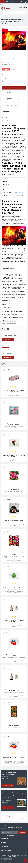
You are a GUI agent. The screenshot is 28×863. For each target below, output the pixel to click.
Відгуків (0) (5, 118)
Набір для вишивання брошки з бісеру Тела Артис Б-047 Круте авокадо (14, 588)
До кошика (14, 88)
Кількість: (4, 81)
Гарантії (9, 104)
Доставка (9, 98)
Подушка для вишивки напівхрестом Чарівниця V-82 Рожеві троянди (14, 488)
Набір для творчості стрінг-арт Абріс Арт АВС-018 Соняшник (14, 724)
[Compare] (25, 59)
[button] (11, 1)
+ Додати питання (8, 357)
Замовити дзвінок (22, 8)
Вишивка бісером (6, 16)
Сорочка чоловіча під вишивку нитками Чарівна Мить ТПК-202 (14, 621)
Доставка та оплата (7, 115)
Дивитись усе (8, 785)
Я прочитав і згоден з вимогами (12, 835)
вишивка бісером (19, 192)
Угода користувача (10, 835)
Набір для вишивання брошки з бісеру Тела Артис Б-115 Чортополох (14, 456)
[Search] (25, 12)
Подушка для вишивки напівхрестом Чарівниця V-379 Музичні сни (14, 553)
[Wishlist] (21, 59)
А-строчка (9, 62)
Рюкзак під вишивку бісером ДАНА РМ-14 (14, 520)
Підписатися (22, 832)
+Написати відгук (8, 339)
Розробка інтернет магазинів (8, 855)
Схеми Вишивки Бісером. (16, 257)
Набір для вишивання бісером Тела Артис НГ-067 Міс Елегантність (14, 423)
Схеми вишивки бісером (17, 16)
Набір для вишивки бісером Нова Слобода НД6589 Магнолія (14, 391)
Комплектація (5, 76)
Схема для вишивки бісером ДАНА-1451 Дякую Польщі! (14, 654)
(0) (13, 58)
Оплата (9, 92)
